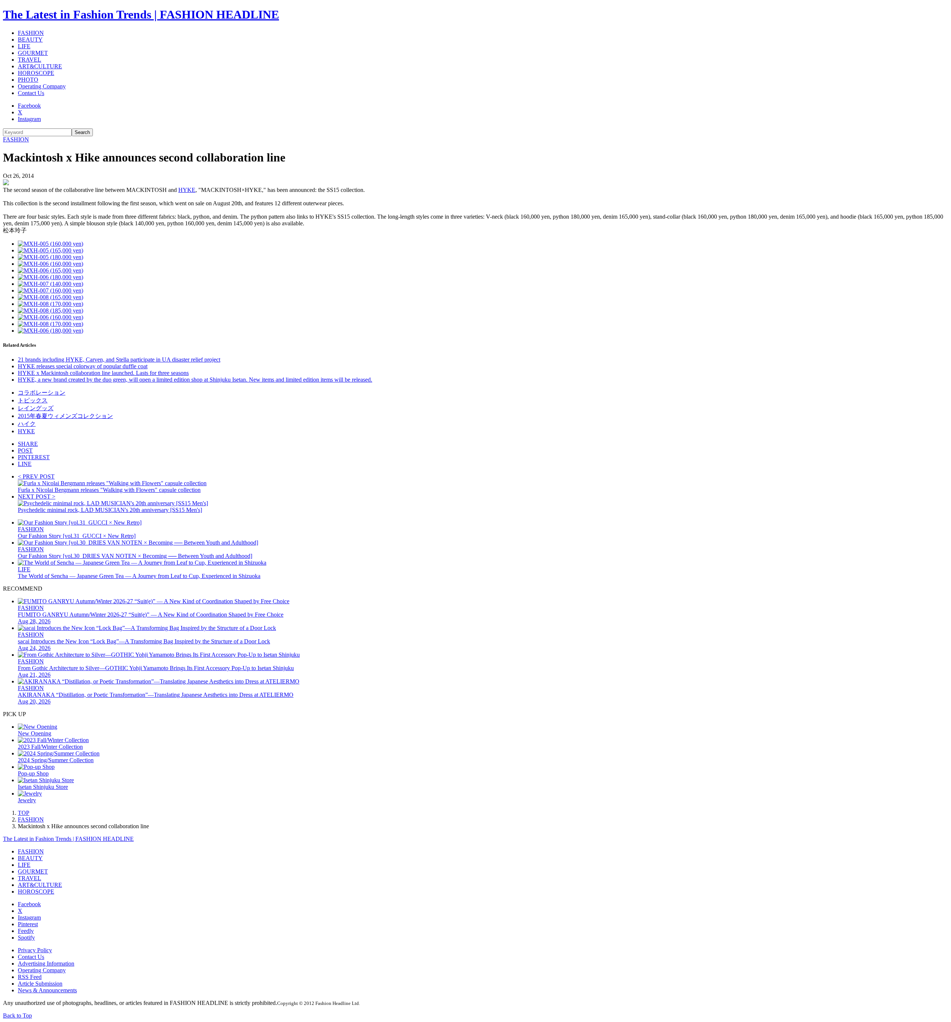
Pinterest (28, 924)
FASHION (31, 33)
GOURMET (33, 53)
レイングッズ (35, 408)
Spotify (26, 937)
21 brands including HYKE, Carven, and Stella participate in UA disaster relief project (119, 359)
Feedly (26, 931)
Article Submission (40, 983)
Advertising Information (46, 963)
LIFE (24, 46)
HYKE (186, 190)
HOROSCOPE (36, 73)
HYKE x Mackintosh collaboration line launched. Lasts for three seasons (103, 373)
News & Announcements (47, 990)
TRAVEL (29, 59)
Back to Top (17, 1015)
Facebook (29, 105)
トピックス (33, 400)
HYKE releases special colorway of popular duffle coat (82, 366)
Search (82, 132)
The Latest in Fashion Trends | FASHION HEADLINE (141, 14)
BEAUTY (30, 39)
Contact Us (31, 93)
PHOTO (28, 79)
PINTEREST (34, 457)
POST (25, 450)
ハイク (27, 424)
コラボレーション (41, 392)
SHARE (28, 444)
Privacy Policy (35, 950)
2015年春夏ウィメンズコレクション (65, 416)
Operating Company (42, 86)
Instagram (29, 119)
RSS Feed (30, 977)
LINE (25, 464)
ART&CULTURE (40, 66)
